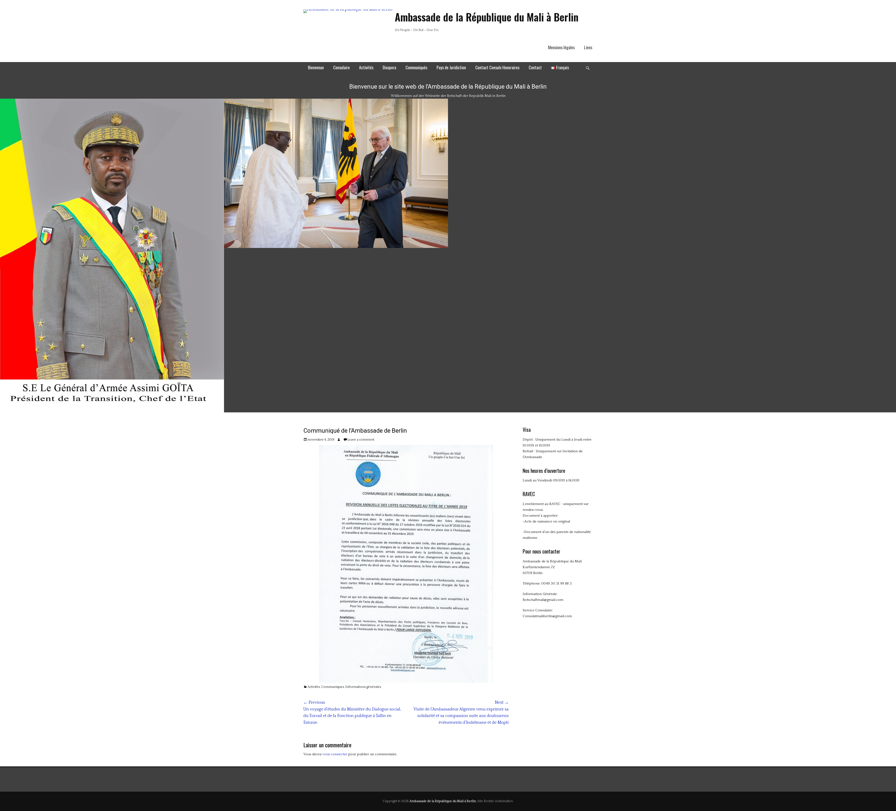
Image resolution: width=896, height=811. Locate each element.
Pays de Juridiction (451, 67)
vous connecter (334, 754)
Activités (366, 67)
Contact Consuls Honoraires (497, 67)
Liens (588, 47)
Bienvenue (316, 67)
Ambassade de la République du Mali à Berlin (486, 16)
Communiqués (416, 67)
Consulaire (341, 67)
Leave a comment (360, 440)
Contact (535, 67)
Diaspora (389, 67)
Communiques (332, 687)
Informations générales (363, 687)
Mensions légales (561, 47)
